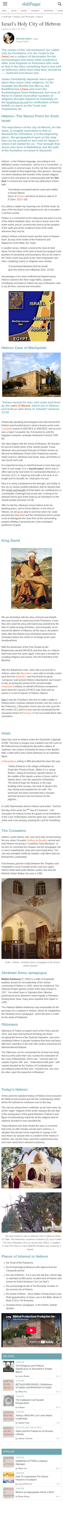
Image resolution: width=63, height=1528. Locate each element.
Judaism (20, 1362)
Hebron (21, 196)
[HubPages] (31, 4)
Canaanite (7, 428)
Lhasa (24, 89)
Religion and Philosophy (29, 1427)
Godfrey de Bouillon (37, 840)
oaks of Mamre (20, 405)
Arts (4, 11)
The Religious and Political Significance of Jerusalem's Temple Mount (34, 1368)
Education (48, 11)
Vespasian (6, 686)
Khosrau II (27, 713)
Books (24, 11)
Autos (14, 11)
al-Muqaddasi (8, 761)
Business (35, 11)
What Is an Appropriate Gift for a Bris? (35, 1492)
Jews (4, 56)
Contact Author (22, 41)
